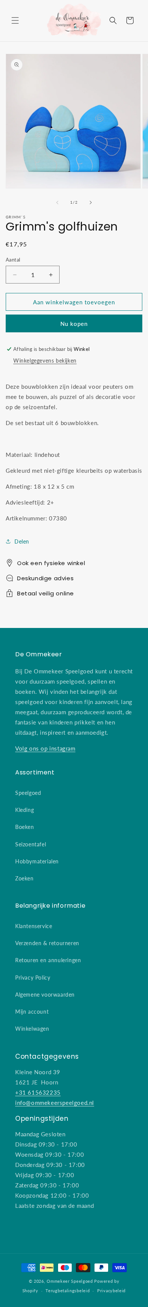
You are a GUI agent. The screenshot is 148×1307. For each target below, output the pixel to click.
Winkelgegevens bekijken (45, 360)
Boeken (24, 827)
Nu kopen (74, 323)
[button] (15, 20)
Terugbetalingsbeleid (68, 1290)
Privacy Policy (32, 977)
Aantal (13, 260)
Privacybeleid (111, 1290)
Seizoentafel (30, 844)
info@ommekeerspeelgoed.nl (54, 1102)
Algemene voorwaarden (45, 994)
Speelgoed (28, 793)
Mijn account (32, 1011)
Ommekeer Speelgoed (70, 1281)
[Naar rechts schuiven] (90, 202)
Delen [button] (21, 541)
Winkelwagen (32, 1028)
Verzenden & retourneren (47, 943)
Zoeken (24, 878)
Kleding (24, 810)
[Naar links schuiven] (57, 202)
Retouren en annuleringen (48, 960)
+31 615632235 (38, 1092)
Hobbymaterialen (37, 861)
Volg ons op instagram (45, 748)
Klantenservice (33, 926)
